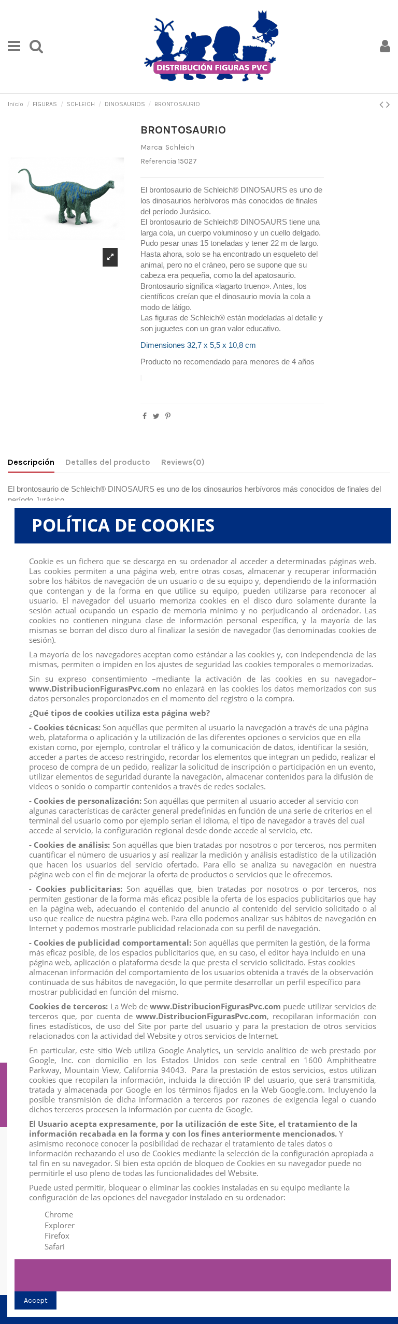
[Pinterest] (167, 416)
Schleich (179, 147)
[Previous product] (382, 104)
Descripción (31, 462)
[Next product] (388, 104)
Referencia (158, 161)
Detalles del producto (107, 462)
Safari (55, 1246)
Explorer (60, 1225)
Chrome (59, 1214)
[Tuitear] (156, 416)
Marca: (152, 147)
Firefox (57, 1235)
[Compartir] (145, 416)
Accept (36, 1300)
